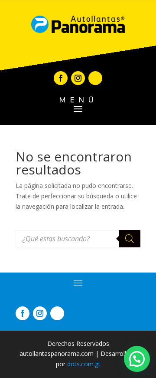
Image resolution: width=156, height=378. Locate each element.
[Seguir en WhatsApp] (95, 78)
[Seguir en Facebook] (61, 78)
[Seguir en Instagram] (78, 78)
